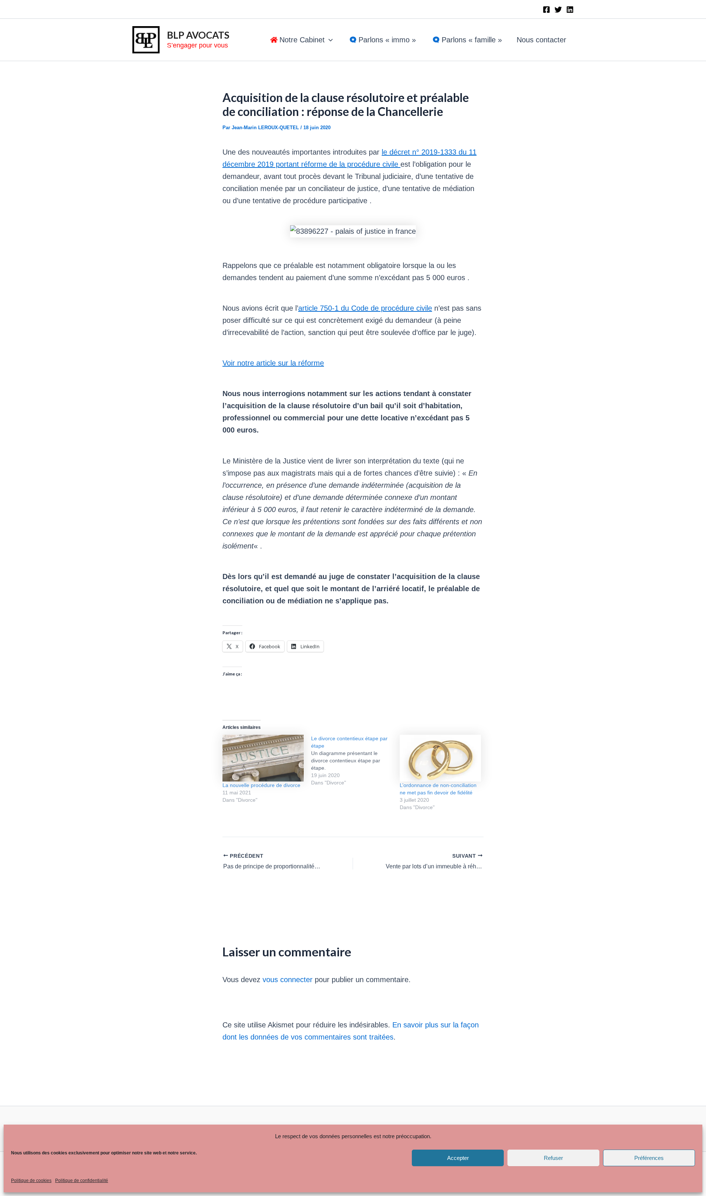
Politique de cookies (31, 1180)
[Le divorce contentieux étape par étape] (355, 760)
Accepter (458, 1158)
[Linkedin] (570, 9)
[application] (329, 39)
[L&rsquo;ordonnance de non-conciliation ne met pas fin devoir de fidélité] (440, 758)
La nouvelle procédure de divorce (261, 785)
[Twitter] (558, 9)
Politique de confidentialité (81, 1180)
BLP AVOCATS (198, 35)
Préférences (649, 1158)
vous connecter (288, 980)
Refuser (553, 1158)
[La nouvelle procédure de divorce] (263, 758)
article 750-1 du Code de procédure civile (365, 308)
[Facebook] (546, 9)
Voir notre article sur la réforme (273, 363)
